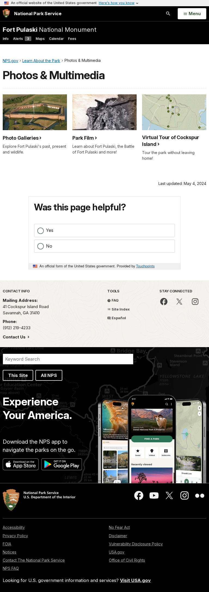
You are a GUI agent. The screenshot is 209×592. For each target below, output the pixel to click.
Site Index (120, 309)
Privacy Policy (15, 535)
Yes (49, 230)
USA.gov (116, 552)
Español (118, 318)
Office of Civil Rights (127, 560)
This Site (18, 375)
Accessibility (14, 527)
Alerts (21, 39)
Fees (72, 39)
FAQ (115, 300)
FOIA (7, 544)
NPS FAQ (11, 568)
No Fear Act (119, 527)
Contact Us (15, 337)
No (49, 246)
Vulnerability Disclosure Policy (136, 544)
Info (6, 39)
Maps (40, 39)
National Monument (49, 29)
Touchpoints (145, 265)
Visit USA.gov (135, 580)
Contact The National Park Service (34, 560)
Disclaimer (118, 535)
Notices (9, 552)
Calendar (56, 39)
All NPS (49, 375)
